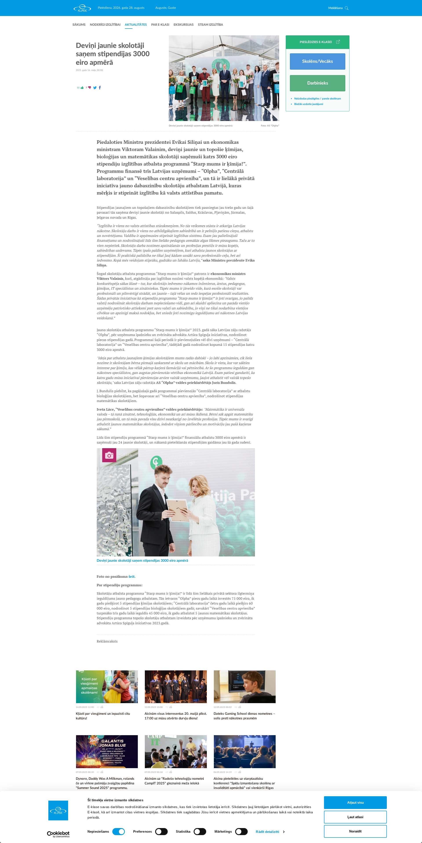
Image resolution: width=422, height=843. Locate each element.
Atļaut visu (355, 802)
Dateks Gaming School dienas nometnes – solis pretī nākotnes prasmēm (244, 716)
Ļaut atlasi (355, 817)
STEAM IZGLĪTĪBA (210, 24)
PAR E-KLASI (160, 24)
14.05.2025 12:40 (85, 707)
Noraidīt (355, 831)
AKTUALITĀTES (136, 24)
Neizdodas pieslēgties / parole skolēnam (317, 98)
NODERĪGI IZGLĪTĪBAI (105, 24)
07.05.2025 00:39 (85, 772)
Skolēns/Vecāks (317, 61)
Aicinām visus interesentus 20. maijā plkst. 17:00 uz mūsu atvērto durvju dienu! (176, 716)
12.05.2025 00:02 (223, 707)
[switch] (161, 831)
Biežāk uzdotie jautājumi (308, 104)
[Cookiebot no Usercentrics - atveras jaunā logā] (58, 834)
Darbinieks (317, 83)
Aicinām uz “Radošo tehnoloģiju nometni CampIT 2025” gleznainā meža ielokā (174, 781)
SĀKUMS (79, 24)
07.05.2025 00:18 (154, 772)
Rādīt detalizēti (267, 832)
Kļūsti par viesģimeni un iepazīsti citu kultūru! (103, 716)
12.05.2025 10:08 (154, 707)
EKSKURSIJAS (184, 24)
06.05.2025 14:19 (223, 772)
